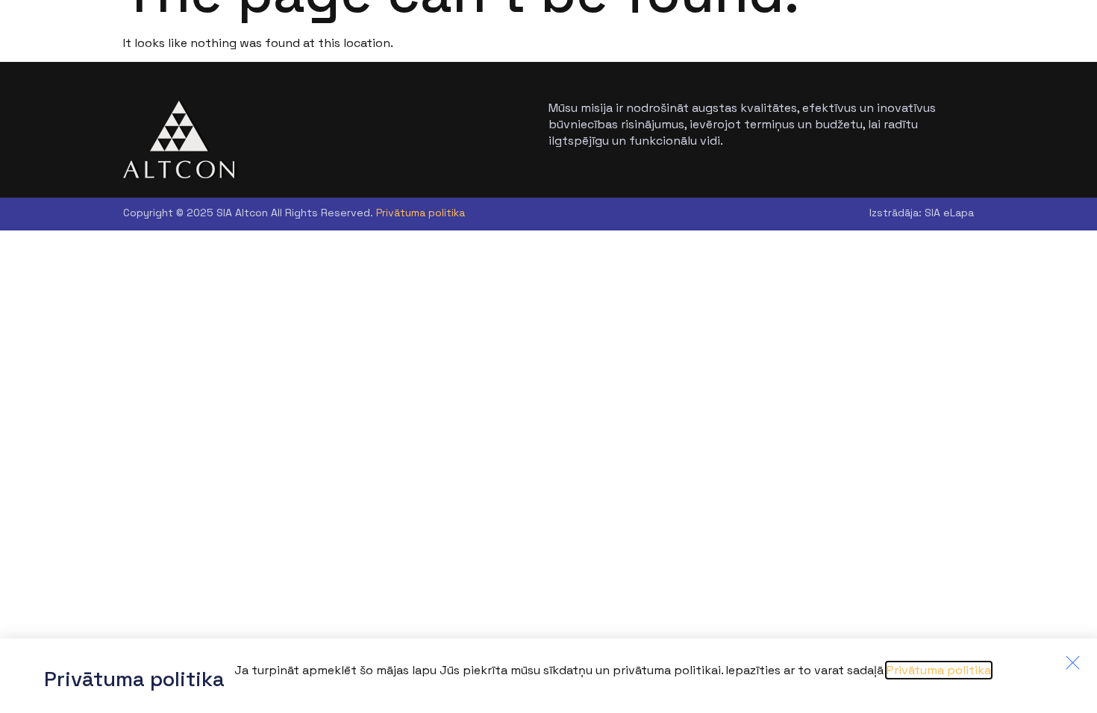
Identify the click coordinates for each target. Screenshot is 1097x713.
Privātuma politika (420, 212)
